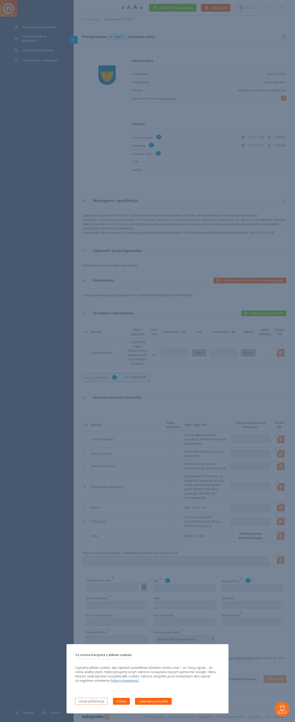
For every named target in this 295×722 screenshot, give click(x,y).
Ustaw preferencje (91, 701)
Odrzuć (121, 701)
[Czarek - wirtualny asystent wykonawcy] (282, 709)
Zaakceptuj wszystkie (153, 701)
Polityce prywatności (124, 680)
